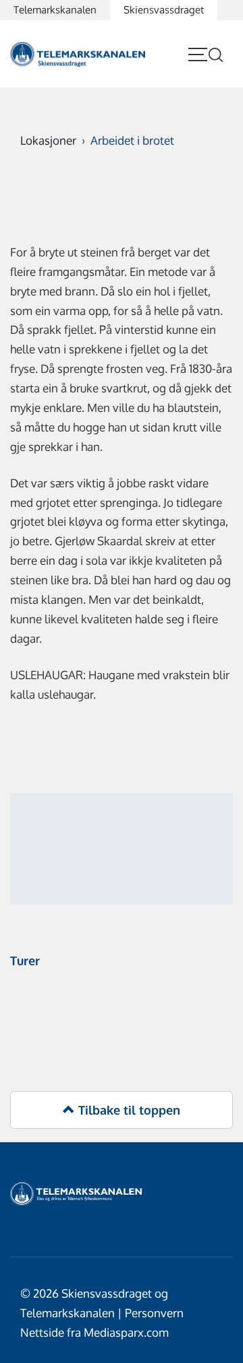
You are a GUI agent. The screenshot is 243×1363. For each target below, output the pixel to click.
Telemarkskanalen (55, 9)
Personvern (154, 1313)
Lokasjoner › (55, 140)
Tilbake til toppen (127, 1110)
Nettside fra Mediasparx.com (94, 1332)
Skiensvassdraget (164, 9)
